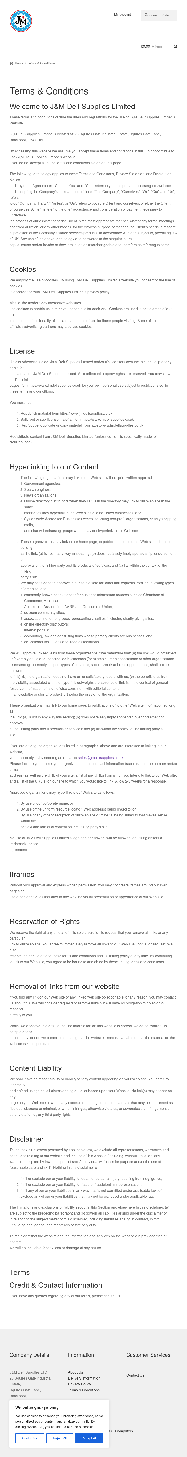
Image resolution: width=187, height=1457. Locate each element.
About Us (75, 1372)
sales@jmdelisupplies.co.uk (100, 757)
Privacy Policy (79, 1384)
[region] (59, 1424)
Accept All (89, 1438)
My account (122, 14)
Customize (29, 1438)
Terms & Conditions (84, 1390)
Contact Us (135, 1375)
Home (19, 63)
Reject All (60, 1438)
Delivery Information (84, 1378)
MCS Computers (119, 1431)
